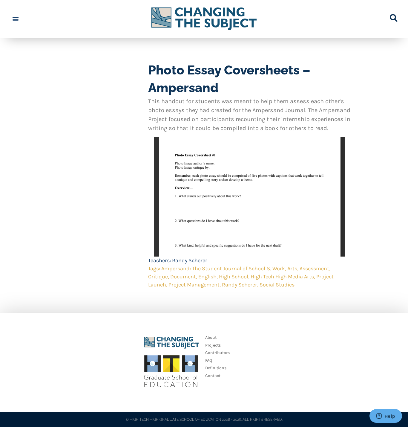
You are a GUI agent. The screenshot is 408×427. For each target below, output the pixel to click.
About (211, 337)
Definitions (215, 367)
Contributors (217, 352)
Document (183, 276)
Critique (158, 276)
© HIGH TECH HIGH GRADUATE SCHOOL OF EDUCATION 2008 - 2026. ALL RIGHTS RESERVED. (204, 419)
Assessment (314, 268)
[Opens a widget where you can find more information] (385, 416)
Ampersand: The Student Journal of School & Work (223, 268)
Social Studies (277, 284)
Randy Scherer (189, 260)
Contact (212, 375)
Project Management (194, 284)
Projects (213, 345)
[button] (15, 19)
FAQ (208, 360)
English (207, 276)
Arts (292, 268)
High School (233, 276)
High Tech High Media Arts (282, 276)
